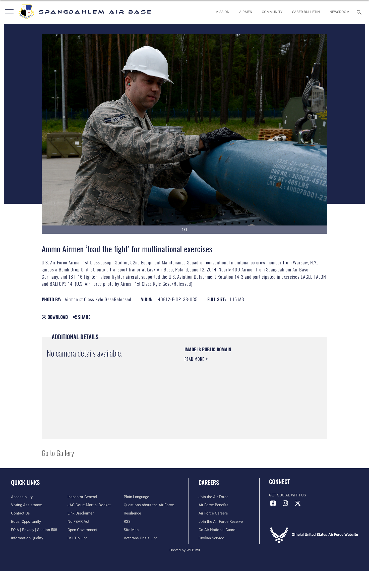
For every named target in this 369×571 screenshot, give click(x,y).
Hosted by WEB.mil (184, 550)
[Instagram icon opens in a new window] (285, 503)
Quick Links (25, 482)
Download (57, 317)
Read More (195, 359)
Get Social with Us (287, 495)
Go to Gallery (58, 452)
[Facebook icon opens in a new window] (273, 503)
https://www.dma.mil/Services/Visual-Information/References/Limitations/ (243, 398)
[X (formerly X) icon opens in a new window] (297, 503)
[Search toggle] (359, 11)
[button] (8, 12)
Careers (209, 482)
